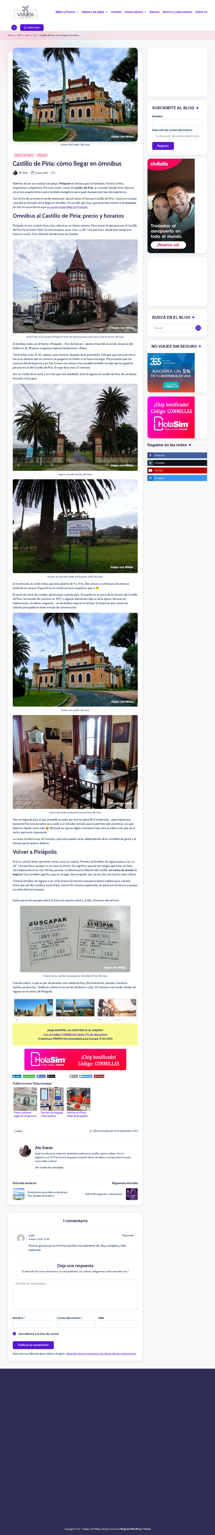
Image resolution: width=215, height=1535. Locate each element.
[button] (32, 27)
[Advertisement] (177, 72)
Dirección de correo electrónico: (172, 130)
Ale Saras (44, 1147)
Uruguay (42, 155)
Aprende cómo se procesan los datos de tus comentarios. (101, 1353)
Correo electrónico (69, 1318)
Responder (128, 1235)
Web (101, 1318)
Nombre (19, 1318)
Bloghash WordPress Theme (135, 1529)
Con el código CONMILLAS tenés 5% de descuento (75, 1034)
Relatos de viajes (24, 155)
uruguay (18, 1131)
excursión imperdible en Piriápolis (67, 207)
